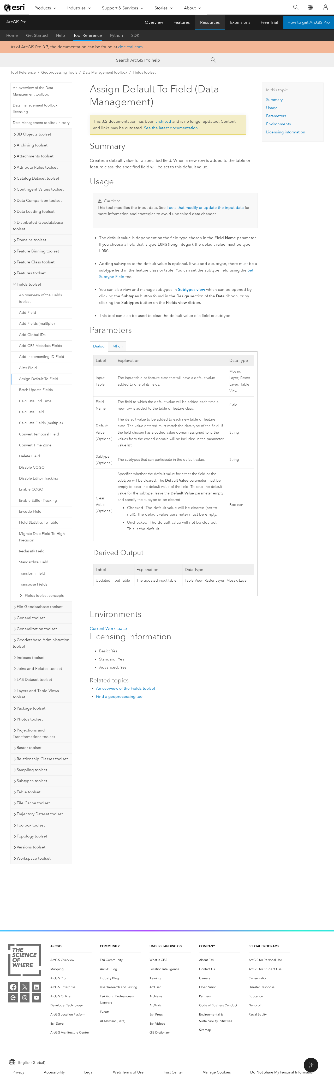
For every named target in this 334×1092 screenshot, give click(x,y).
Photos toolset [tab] (30, 719)
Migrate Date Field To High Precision (42, 537)
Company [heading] (207, 946)
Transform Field (32, 573)
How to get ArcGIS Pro (309, 22)
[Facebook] (13, 987)
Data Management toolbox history (41, 123)
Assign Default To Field (38, 379)
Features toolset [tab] (31, 273)
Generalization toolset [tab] (37, 629)
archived (163, 121)
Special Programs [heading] (264, 946)
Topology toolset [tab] (32, 836)
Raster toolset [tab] (29, 747)
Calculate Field (31, 412)
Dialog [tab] (99, 346)
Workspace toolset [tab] (34, 858)
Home (12, 35)
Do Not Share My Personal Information (282, 1072)
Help (60, 35)
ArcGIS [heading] (56, 946)
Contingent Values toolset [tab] (40, 189)
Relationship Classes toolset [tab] (42, 759)
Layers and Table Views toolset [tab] (36, 694)
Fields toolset (144, 72)
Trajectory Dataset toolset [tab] (40, 814)
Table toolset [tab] (28, 792)
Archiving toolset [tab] (32, 145)
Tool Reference (87, 35)
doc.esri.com (130, 46)
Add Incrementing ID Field (41, 357)
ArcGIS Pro (16, 21)
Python (116, 35)
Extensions (240, 22)
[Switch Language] (310, 7)
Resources (210, 22)
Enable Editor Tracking (38, 500)
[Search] (296, 7)
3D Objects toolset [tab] (34, 134)
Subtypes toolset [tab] (32, 780)
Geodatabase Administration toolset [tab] (41, 643)
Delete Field (29, 456)
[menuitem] (71, 960)
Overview (154, 22)
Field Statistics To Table (38, 522)
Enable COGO (31, 489)
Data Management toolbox (105, 72)
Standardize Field (33, 562)
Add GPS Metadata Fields (40, 346)
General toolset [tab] (31, 618)
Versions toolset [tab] (31, 847)
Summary (274, 99)
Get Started (37, 35)
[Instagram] (24, 997)
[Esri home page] (15, 7)
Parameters (276, 116)
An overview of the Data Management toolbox (33, 91)
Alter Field (28, 368)
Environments (278, 124)
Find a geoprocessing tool (120, 696)
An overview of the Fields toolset (40, 298)
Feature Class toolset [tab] (36, 262)
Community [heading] (110, 946)
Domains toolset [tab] (31, 240)
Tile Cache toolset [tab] (33, 803)
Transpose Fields (33, 584)
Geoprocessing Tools (59, 72)
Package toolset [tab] (31, 708)
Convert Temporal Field (39, 434)
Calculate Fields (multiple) (41, 423)
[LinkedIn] (36, 987)
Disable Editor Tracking (38, 478)
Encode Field (30, 511)
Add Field (27, 312)
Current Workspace (108, 628)
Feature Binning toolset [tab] (38, 251)
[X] (24, 987)
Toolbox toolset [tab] (31, 825)
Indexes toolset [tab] (31, 657)
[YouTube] (36, 997)
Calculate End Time (35, 401)
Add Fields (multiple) (37, 323)
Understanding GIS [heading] (166, 946)
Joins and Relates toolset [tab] (39, 668)
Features (182, 22)
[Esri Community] (13, 997)
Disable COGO (32, 467)
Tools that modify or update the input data (205, 207)
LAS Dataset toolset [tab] (34, 679)
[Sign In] (325, 7)
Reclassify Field (32, 551)
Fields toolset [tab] (29, 284)
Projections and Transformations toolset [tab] (34, 733)
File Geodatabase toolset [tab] (40, 606)
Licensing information (285, 132)
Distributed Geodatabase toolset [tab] (38, 225)
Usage (272, 107)
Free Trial (269, 22)
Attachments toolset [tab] (35, 156)
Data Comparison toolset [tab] (39, 200)
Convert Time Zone (35, 445)
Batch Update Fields (36, 390)
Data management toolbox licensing (35, 108)
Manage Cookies (216, 1072)
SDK (135, 35)
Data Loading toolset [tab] (36, 211)
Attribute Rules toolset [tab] (37, 167)
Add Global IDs (32, 335)
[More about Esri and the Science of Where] (24, 961)
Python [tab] (117, 346)
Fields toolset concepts (44, 595)
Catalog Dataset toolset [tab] (38, 178)
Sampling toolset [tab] (32, 770)
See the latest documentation (171, 128)
